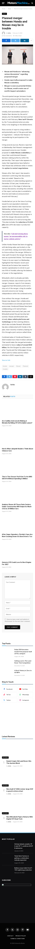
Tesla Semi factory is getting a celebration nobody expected (21, 858)
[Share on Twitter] (15, 40)
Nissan (18, 366)
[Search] (32, 3)
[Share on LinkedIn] (24, 40)
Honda (5, 366)
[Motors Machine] (18, 3)
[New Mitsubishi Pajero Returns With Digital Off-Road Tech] (17, 805)
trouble (5, 369)
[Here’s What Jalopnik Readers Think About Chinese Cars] (17, 437)
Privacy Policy (21, 936)
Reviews (5, 757)
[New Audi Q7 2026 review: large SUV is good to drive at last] (17, 778)
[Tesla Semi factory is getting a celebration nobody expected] (7, 858)
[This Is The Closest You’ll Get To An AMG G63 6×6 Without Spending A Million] (17, 465)
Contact (10, 936)
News (4, 13)
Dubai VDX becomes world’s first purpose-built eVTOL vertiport (23, 652)
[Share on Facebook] (6, 40)
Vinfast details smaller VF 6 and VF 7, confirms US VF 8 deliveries (23, 846)
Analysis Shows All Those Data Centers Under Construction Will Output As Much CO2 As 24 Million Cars (16, 507)
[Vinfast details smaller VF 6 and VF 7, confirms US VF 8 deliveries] (7, 846)
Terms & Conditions (17, 938)
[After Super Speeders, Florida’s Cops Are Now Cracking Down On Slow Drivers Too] (17, 523)
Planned (25, 366)
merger (11, 366)
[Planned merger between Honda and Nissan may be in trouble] (17, 55)
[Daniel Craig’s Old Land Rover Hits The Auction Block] (17, 750)
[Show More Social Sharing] (31, 40)
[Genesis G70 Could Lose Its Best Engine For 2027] (17, 551)
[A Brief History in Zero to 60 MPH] (7, 673)
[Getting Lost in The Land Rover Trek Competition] (7, 663)
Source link (6, 360)
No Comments (8, 35)
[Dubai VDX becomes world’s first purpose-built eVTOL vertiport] (7, 652)
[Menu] (3, 3)
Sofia (9, 33)
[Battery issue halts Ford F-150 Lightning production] (7, 870)
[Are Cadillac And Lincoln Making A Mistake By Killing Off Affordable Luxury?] (17, 409)
